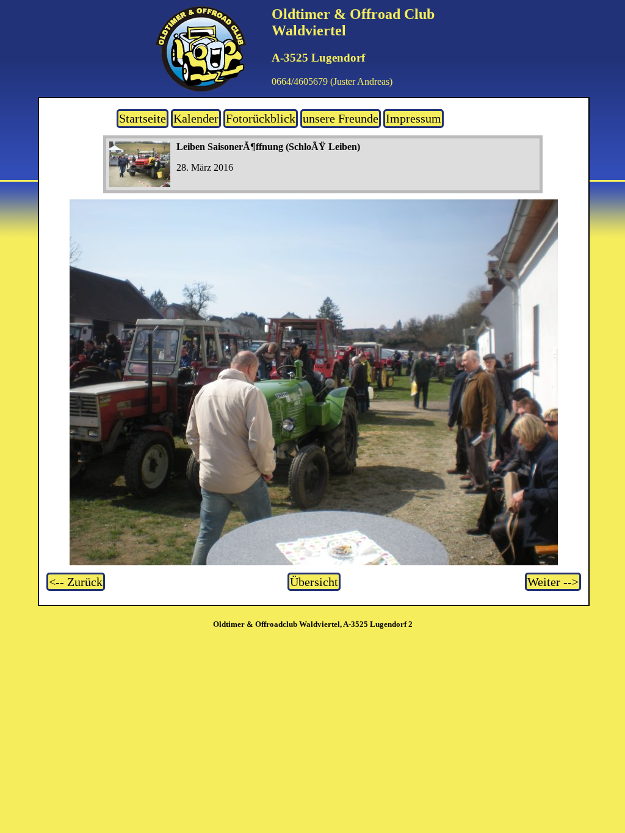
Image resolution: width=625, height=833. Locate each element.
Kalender (196, 118)
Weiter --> (553, 581)
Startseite (142, 118)
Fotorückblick (260, 118)
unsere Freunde (340, 118)
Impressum (413, 118)
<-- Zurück (76, 581)
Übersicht (314, 581)
